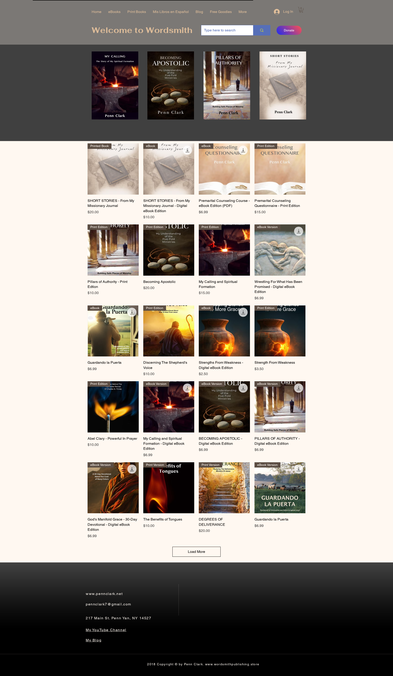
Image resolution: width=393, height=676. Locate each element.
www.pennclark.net (104, 594)
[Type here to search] (261, 30)
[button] (301, 10)
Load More (196, 551)
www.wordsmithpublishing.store (232, 664)
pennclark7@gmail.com (108, 604)
